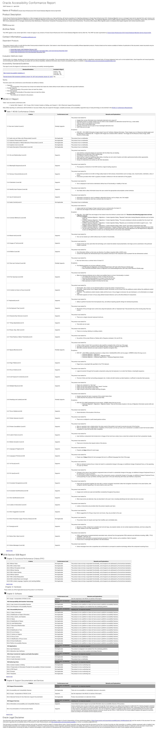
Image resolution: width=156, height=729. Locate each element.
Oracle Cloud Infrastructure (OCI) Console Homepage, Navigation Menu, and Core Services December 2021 (39, 50)
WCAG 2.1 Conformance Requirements (122, 107)
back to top (9, 550)
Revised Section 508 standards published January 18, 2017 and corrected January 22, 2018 (28, 76)
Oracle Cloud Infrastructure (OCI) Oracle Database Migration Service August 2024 (129, 32)
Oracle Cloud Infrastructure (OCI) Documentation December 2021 (27, 52)
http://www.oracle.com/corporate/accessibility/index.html (100, 60)
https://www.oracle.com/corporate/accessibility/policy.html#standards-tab (111, 720)
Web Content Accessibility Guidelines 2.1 (14, 73)
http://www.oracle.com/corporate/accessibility (63, 722)
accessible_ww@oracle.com (28, 37)
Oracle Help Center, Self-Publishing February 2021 (23, 49)
